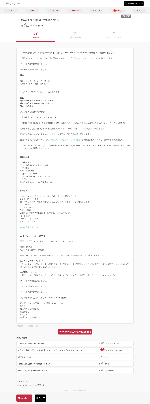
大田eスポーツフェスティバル (84, 58)
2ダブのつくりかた (25, 357)
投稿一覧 (74, 390)
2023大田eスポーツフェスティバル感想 (63, 140)
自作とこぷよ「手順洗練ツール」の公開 (32, 371)
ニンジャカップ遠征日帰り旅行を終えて (32, 343)
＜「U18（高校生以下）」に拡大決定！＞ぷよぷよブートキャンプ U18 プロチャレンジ (50, 350)
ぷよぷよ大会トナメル (31, 227)
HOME (66, 390)
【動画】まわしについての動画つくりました (34, 364)
